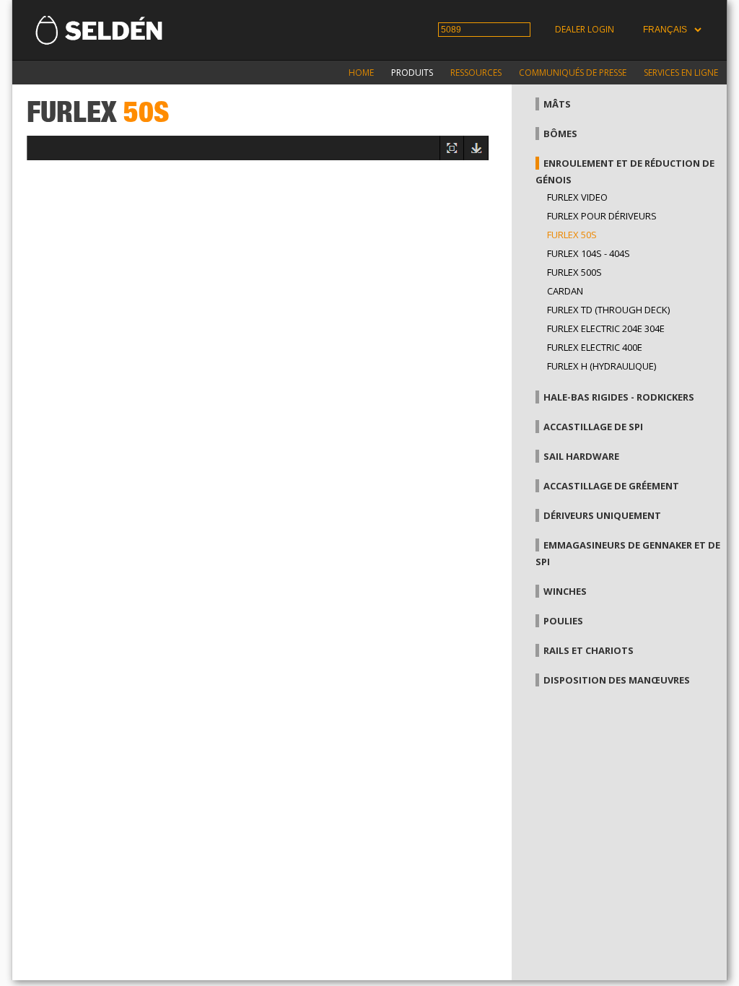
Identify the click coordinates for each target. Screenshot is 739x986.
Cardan (565, 290)
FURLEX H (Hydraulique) (601, 365)
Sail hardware (581, 456)
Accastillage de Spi (593, 426)
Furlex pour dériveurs (602, 215)
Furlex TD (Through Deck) (608, 309)
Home (361, 72)
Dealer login (584, 29)
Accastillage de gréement (611, 485)
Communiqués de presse (572, 72)
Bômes (560, 133)
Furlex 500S (574, 272)
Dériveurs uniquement (602, 515)
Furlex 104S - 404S (588, 253)
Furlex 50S (572, 234)
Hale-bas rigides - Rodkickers (618, 397)
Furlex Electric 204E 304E (606, 328)
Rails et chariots (588, 650)
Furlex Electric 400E (594, 347)
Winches (565, 591)
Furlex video (577, 197)
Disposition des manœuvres (616, 679)
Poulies (563, 620)
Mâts (557, 103)
